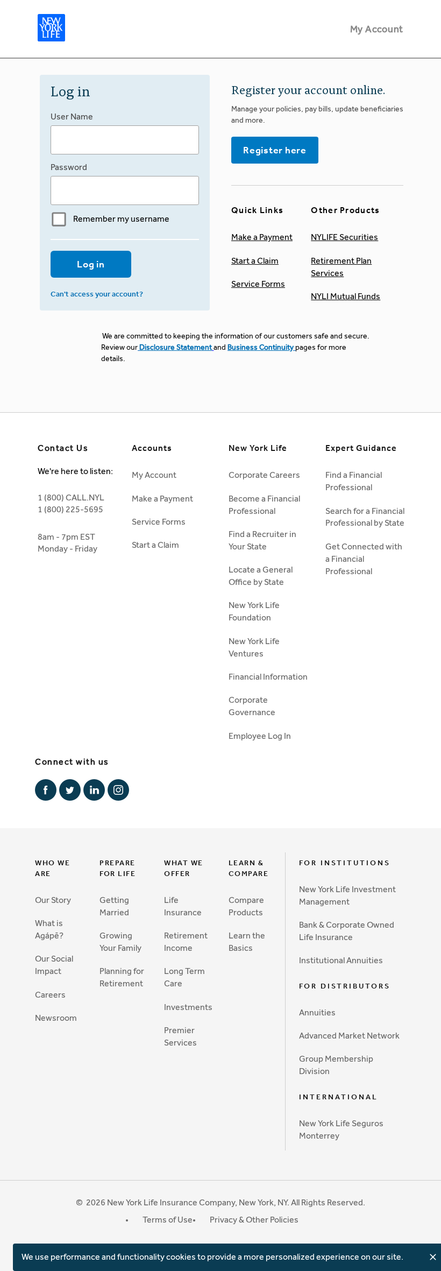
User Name (72, 116)
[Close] (433, 1257)
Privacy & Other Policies (254, 1219)
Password (69, 167)
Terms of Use (168, 1219)
